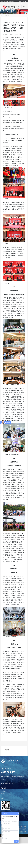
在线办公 (3, 793)
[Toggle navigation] (24, 6)
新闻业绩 (7, 15)
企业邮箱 (3, 796)
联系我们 (3, 791)
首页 (2, 15)
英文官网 (3, 798)
